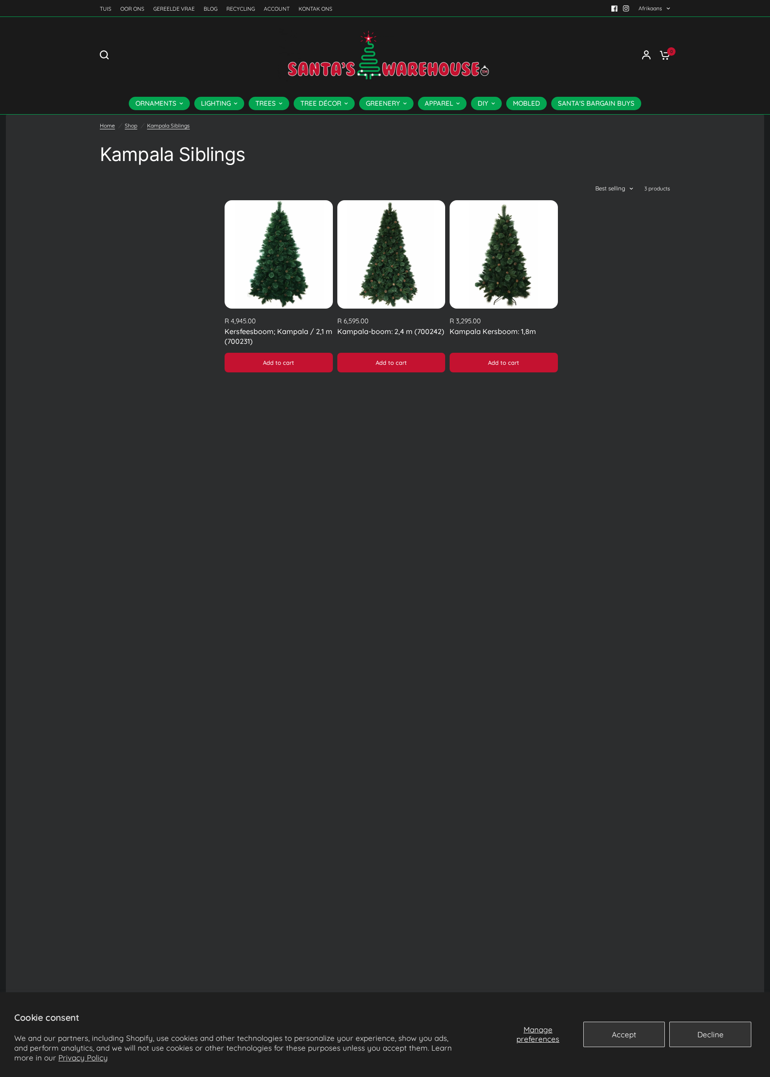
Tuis (105, 8)
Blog (210, 8)
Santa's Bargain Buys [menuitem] (596, 103)
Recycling (240, 8)
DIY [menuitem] (483, 103)
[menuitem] (108, 8)
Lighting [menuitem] (216, 103)
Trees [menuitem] (265, 103)
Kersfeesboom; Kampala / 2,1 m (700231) (278, 336)
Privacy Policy (83, 1057)
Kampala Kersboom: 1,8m (493, 331)
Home (107, 125)
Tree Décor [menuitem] (320, 103)
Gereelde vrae (174, 8)
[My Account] (646, 54)
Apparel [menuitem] (439, 103)
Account (277, 8)
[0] (662, 54)
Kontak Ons (315, 8)
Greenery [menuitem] (383, 103)
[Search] (106, 54)
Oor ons (132, 8)
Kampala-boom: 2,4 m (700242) (390, 331)
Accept (624, 1034)
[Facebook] (614, 8)
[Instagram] (626, 8)
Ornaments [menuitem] (155, 103)
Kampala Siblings (168, 125)
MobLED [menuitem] (526, 103)
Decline (710, 1034)
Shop (131, 125)
